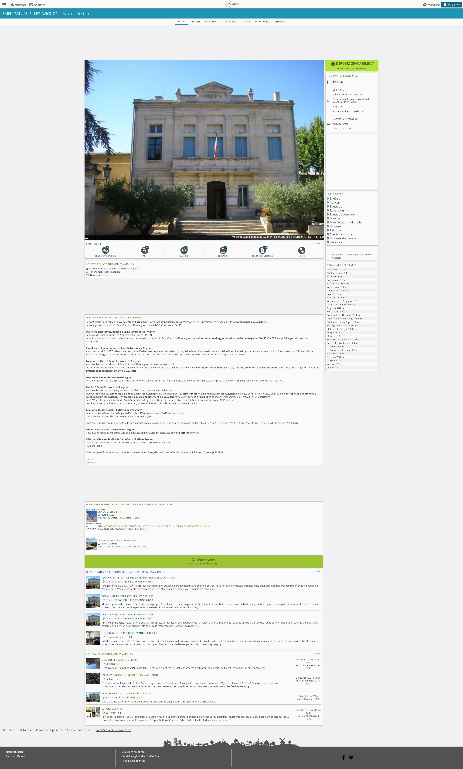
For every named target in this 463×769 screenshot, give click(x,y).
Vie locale (336, 242)
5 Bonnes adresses (98, 275)
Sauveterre (337, 297)
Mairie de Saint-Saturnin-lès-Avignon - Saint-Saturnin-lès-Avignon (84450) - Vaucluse (278, 236)
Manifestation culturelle (345, 222)
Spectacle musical (341, 234)
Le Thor (335, 360)
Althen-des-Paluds (341, 304)
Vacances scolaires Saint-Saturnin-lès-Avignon (352, 256)
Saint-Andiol (338, 283)
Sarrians (336, 353)
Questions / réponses (134, 751)
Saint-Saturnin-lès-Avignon (113, 730)
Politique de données (133, 760)
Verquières (337, 287)
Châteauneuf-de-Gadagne (345, 318)
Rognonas (337, 280)
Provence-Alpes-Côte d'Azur (348, 111)
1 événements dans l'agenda (105, 271)
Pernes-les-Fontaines (343, 343)
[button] (352, 65)
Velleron (334, 367)
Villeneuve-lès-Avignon (344, 301)
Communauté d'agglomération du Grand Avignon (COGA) (232, 338)
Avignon (335, 308)
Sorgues (335, 357)
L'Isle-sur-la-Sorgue (342, 329)
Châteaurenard (339, 273)
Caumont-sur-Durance (343, 315)
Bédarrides (337, 311)
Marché (335, 218)
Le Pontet (336, 346)
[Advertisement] (231, 42)
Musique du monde (343, 238)
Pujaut (335, 294)
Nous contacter (14, 751)
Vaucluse (338, 106)
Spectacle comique (342, 214)
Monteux (336, 336)
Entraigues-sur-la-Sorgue (344, 325)
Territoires (24, 730)
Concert (335, 202)
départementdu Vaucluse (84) (250, 322)
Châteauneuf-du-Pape (343, 322)
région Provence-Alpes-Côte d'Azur (128, 322)
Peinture (335, 230)
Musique (335, 226)
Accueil (7, 730)
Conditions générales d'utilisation (140, 756)
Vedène (335, 364)
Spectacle (336, 206)
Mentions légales (15, 756)
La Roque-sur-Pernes (343, 350)
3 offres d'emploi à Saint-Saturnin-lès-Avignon (114, 268)
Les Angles (337, 290)
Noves (334, 276)
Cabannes (337, 269)
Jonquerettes (338, 332)
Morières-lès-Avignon (342, 339)
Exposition (337, 210)
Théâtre (335, 198)
